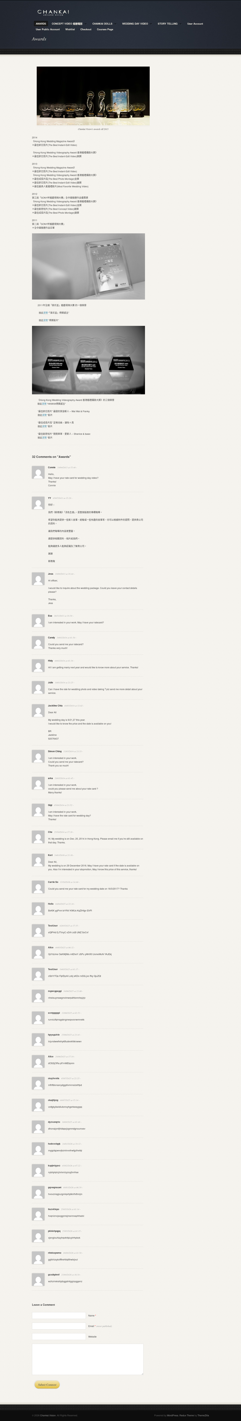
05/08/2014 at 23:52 (63, 805)
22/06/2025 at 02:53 (71, 1012)
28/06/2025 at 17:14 (64, 1056)
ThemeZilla (203, 1415)
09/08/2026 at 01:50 (72, 1252)
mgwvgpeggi (55, 991)
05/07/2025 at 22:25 (70, 1078)
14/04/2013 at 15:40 (66, 467)
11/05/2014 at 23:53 (72, 751)
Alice (50, 947)
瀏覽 (45, 312)
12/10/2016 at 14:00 (69, 882)
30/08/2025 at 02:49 (71, 1122)
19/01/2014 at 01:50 (66, 637)
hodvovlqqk (54, 1143)
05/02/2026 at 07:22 (71, 1165)
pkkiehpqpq (54, 1231)
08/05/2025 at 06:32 (64, 947)
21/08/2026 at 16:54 (70, 1274)
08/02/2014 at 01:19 (64, 660)
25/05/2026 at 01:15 (71, 1231)
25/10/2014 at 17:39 (63, 832)
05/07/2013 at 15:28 (62, 498)
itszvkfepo (53, 1209)
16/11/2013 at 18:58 (63, 615)
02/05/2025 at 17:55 (69, 925)
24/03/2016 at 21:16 (63, 855)
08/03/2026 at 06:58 (72, 1187)
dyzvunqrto (54, 1122)
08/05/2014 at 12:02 (73, 705)
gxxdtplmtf (53, 1274)
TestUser (53, 925)
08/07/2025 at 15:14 (69, 1100)
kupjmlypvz (54, 1165)
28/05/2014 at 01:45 (64, 778)
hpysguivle (54, 1034)
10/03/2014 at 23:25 (64, 682)
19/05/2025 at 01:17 (69, 969)
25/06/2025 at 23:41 (71, 1034)
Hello (50, 903)
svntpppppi (54, 1012)
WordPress (172, 1415)
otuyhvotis (53, 1078)
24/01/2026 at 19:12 (71, 1143)
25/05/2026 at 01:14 (70, 1209)
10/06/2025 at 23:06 (72, 991)
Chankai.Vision (48, 1415)
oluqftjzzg (53, 1100)
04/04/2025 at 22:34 (64, 903)
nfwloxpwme (54, 1252)
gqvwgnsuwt (54, 1187)
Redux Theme (186, 1415)
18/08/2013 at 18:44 (64, 573)
